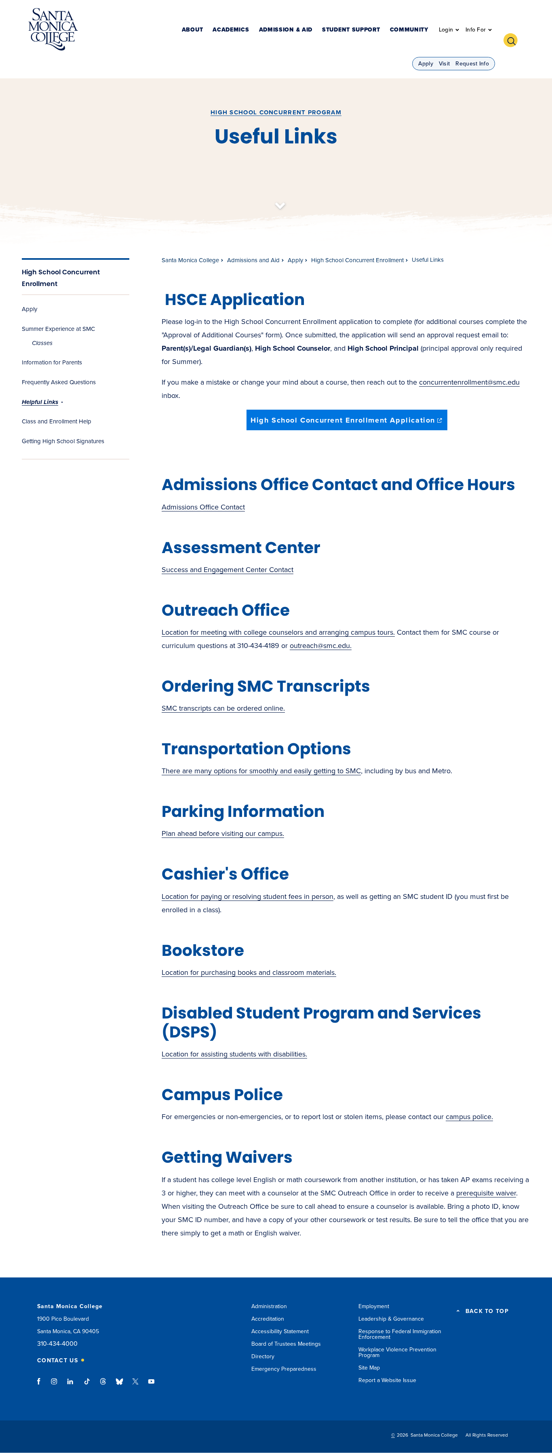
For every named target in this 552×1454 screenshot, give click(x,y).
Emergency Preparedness (283, 1369)
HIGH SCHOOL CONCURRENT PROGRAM (276, 112)
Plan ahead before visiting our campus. (223, 833)
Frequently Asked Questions (59, 382)
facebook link (41, 1385)
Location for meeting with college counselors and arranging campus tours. (278, 632)
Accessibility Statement (280, 1331)
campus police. (469, 1116)
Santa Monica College (190, 260)
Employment (373, 1306)
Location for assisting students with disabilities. (234, 1054)
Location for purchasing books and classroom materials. (249, 972)
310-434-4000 (57, 1344)
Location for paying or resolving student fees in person (247, 896)
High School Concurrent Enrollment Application (349, 422)
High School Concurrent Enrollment (357, 260)
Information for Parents (52, 362)
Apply (425, 63)
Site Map (369, 1367)
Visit (444, 63)
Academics (231, 30)
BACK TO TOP (487, 1311)
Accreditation (267, 1318)
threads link (103, 1385)
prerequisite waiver (486, 1193)
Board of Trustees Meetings (286, 1343)
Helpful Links (40, 402)
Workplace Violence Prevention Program (397, 1352)
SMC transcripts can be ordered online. (223, 708)
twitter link (135, 1385)
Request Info (472, 63)
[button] (514, 39)
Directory (262, 1356)
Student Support (351, 30)
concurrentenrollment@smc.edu (469, 382)
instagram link (55, 1385)
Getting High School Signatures (63, 441)
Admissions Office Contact (203, 507)
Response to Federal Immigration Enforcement (399, 1334)
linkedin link (70, 1385)
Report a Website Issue (387, 1380)
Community (409, 30)
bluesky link (119, 1385)
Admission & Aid (286, 30)
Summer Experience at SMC (58, 328)
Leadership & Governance (391, 1318)
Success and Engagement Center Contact (227, 569)
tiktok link (87, 1385)
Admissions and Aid (253, 260)
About (192, 30)
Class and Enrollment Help (56, 421)
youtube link (151, 1385)
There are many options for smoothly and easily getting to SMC (261, 770)
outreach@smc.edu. (321, 645)
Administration (269, 1306)
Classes (42, 343)
